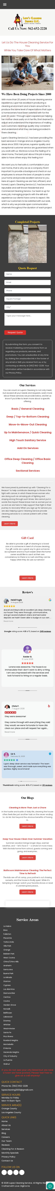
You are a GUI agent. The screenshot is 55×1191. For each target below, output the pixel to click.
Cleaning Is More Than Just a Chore (27, 807)
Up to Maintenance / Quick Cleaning (27, 432)
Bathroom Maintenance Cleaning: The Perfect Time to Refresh (27, 872)
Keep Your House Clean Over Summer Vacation (27, 839)
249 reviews (45, 631)
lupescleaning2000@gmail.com (17, 1089)
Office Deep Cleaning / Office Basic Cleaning (27, 461)
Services (6, 1129)
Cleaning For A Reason (13, 1148)
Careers (6, 1137)
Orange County (9, 1108)
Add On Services (27, 448)
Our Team (7, 1141)
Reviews (6, 1144)
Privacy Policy (8, 1156)
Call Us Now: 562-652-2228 (27, 28)
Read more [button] (8, 621)
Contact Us (7, 1160)
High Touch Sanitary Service (27, 440)
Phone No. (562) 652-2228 (15, 1085)
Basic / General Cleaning (28, 409)
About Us (6, 1125)
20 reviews (47, 785)
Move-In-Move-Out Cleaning (28, 424)
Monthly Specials (10, 1152)
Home (5, 1121)
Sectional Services (28, 470)
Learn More (9, 523)
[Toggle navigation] (5, 4)
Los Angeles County (11, 1112)
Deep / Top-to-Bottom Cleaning (28, 416)
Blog (4, 1133)
